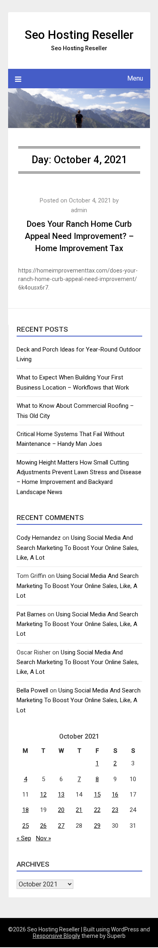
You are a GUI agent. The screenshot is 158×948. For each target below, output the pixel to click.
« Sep (24, 838)
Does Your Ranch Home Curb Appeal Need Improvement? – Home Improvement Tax (79, 236)
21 (79, 810)
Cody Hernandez (39, 537)
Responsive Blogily (56, 936)
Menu (135, 78)
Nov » (43, 838)
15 (97, 794)
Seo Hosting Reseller (79, 35)
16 (115, 794)
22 (97, 810)
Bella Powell (32, 690)
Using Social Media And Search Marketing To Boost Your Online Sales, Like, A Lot (78, 547)
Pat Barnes (31, 614)
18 (25, 810)
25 (25, 825)
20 (61, 810)
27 (61, 825)
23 (115, 810)
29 (97, 825)
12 (43, 794)
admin (79, 210)
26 (43, 825)
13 (61, 794)
